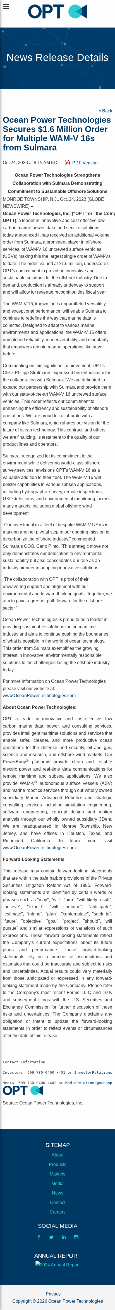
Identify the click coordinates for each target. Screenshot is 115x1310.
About (57, 1155)
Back (107, 110)
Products (57, 1164)
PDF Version (85, 162)
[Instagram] (76, 1239)
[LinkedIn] (63, 1239)
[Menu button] (6, 6)
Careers (58, 1212)
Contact (57, 1202)
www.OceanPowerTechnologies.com (39, 695)
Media (57, 1183)
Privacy (53, 1294)
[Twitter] (51, 1239)
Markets (57, 1174)
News (57, 1193)
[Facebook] (39, 1239)
